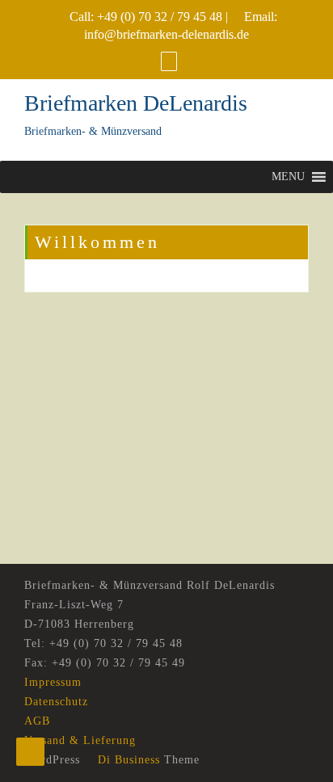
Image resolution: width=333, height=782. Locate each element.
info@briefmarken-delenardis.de (166, 34)
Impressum (53, 682)
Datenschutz (56, 702)
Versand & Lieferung (80, 740)
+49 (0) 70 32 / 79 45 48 (159, 16)
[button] (288, 177)
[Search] (169, 61)
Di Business (127, 760)
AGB (37, 721)
